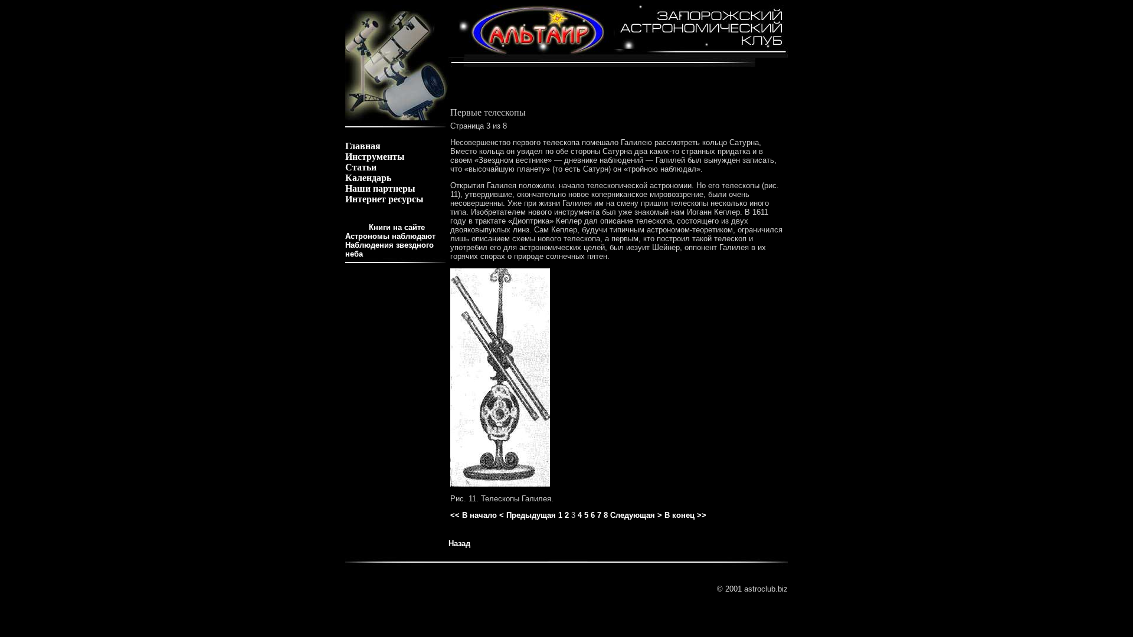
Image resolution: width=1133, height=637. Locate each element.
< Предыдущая (527, 515)
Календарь (368, 178)
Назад (459, 543)
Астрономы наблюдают (390, 236)
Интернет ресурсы (384, 199)
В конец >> (685, 515)
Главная (363, 146)
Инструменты (375, 157)
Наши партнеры (380, 188)
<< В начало (473, 515)
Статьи (360, 167)
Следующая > (636, 515)
